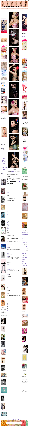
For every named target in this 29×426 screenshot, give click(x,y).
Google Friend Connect (17, 185)
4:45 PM (8, 211)
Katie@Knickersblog (9, 240)
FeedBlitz (25, 54)
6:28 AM (8, 233)
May (2, 149)
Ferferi (8, 237)
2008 (2, 175)
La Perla (23, 251)
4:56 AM (8, 225)
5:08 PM (8, 214)
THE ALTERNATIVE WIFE (9, 234)
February (3, 172)
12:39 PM (8, 264)
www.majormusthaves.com (9, 244)
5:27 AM (8, 228)
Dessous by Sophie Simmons (24, 242)
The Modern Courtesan (24, 263)
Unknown (8, 247)
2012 (2, 141)
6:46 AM (8, 236)
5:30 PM (8, 283)
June (2, 148)
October (3, 145)
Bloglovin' (15, 185)
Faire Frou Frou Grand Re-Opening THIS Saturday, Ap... (4, 166)
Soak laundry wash (23, 259)
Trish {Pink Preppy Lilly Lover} (10, 269)
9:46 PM (8, 304)
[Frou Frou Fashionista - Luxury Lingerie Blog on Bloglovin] (3, 18)
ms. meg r (8, 274)
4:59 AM (8, 310)
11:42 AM (8, 196)
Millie (7, 293)
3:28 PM (8, 278)
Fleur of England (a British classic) (25, 246)
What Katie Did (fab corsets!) (24, 265)
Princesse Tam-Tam (3, 158)
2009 (2, 174)
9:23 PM (8, 297)
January (3, 173)
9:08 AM (8, 239)
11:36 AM (8, 192)
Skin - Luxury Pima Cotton (24, 258)
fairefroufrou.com (23, 36)
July (2, 147)
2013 (2, 140)
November (3, 144)
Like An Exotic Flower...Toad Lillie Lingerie (4, 153)
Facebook (12, 185)
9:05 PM (8, 222)
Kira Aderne (8, 253)
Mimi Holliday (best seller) (24, 254)
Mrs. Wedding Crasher (9, 197)
